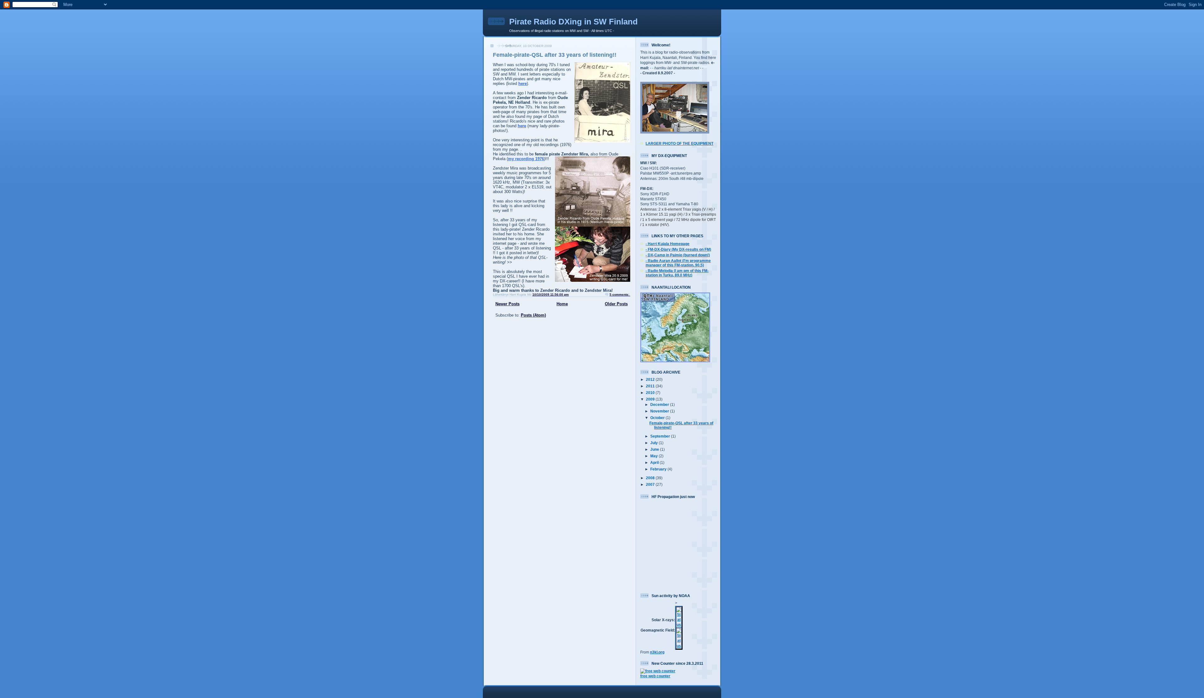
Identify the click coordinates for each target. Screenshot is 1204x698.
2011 (651, 386)
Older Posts (616, 304)
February (659, 469)
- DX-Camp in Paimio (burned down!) (678, 255)
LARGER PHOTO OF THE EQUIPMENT (679, 143)
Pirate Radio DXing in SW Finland (573, 21)
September (660, 436)
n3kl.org (657, 652)
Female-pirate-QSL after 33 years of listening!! (554, 55)
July (654, 443)
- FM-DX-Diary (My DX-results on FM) (678, 249)
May (654, 456)
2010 (651, 393)
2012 (651, 379)
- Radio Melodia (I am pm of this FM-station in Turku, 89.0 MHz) (677, 273)
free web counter (655, 676)
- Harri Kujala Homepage (667, 244)
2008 (651, 478)
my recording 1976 (526, 158)
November (660, 411)
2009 (651, 399)
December (660, 404)
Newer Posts (507, 304)
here (522, 83)
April (655, 462)
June (655, 449)
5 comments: (620, 294)
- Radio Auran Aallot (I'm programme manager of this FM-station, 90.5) (678, 263)
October (658, 418)
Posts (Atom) (533, 315)
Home (562, 304)
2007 (651, 484)
